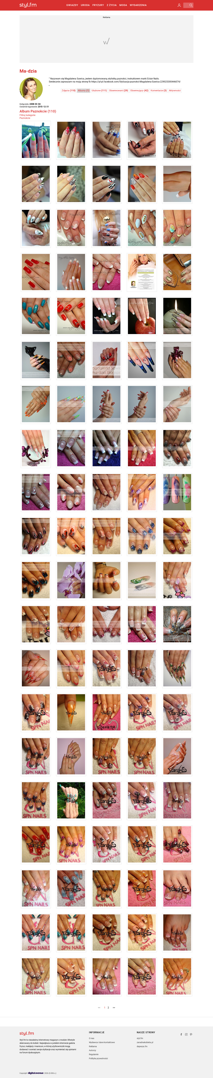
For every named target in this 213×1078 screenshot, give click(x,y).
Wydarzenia (138, 5)
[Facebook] (181, 1035)
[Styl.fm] (31, 5)
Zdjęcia (68, 90)
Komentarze (159, 90)
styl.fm (140, 1038)
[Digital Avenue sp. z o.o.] (35, 1073)
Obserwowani (118, 90)
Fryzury (98, 5)
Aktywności (175, 90)
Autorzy (92, 1050)
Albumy (83, 90)
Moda (123, 5)
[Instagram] (186, 1035)
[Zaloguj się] (179, 5)
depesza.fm (142, 1046)
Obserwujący (139, 90)
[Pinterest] (191, 1035)
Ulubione (99, 90)
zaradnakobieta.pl (145, 1042)
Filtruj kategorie (27, 115)
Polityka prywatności (98, 1058)
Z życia (112, 5)
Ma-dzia (28, 71)
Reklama (93, 1046)
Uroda (85, 5)
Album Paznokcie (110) (38, 111)
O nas (91, 1038)
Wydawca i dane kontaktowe (102, 1042)
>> (114, 1007)
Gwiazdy (72, 5)
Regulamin (94, 1054)
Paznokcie (25, 118)
